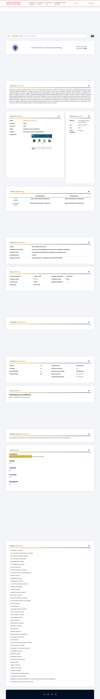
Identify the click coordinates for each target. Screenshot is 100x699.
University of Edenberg (16, 586)
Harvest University (15, 603)
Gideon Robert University (17, 623)
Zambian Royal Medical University (19, 556)
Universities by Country (41, 3)
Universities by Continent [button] (32, 3)
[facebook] (44, 694)
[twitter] (48, 694)
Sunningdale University (16, 651)
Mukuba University (15, 575)
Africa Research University (17, 645)
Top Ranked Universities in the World (60, 3)
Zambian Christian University (18, 592)
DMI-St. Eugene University (17, 614)
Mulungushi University (16, 656)
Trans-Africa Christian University (19, 584)
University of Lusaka (15, 670)
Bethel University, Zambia (17, 561)
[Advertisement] (50, 21)
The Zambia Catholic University (18, 570)
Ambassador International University (20, 648)
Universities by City (49, 3)
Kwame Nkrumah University (17, 659)
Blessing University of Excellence (19, 634)
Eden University (14, 628)
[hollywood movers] (55, 694)
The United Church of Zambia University (20, 573)
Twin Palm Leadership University (18, 598)
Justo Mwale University (16, 617)
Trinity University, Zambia (17, 637)
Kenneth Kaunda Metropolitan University (21, 642)
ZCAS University (14, 606)
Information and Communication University (21, 682)
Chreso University (15, 620)
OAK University (14, 640)
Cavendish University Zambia (18, 676)
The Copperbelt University (17, 564)
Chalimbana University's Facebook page (20, 456)
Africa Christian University (17, 612)
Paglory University (15, 665)
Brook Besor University (16, 550)
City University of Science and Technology (21, 553)
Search (91, 3)
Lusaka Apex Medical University (18, 609)
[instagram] (52, 694)
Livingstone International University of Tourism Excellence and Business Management (33, 679)
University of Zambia (15, 668)
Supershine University (16, 626)
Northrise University (15, 567)
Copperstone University (16, 581)
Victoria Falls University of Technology (20, 600)
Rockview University (15, 631)
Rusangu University (15, 589)
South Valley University (16, 595)
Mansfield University (15, 654)
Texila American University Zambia (19, 673)
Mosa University (14, 662)
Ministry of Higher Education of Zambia (19, 397)
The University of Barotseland (18, 559)
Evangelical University (16, 578)
